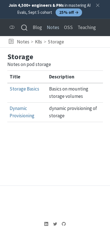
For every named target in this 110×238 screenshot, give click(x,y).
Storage (56, 42)
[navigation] (86, 41)
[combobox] (24, 27)
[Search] (24, 27)
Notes (23, 42)
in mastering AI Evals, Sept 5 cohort (50, 9)
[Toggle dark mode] (12, 27)
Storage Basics (24, 89)
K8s (38, 42)
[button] (11, 41)
